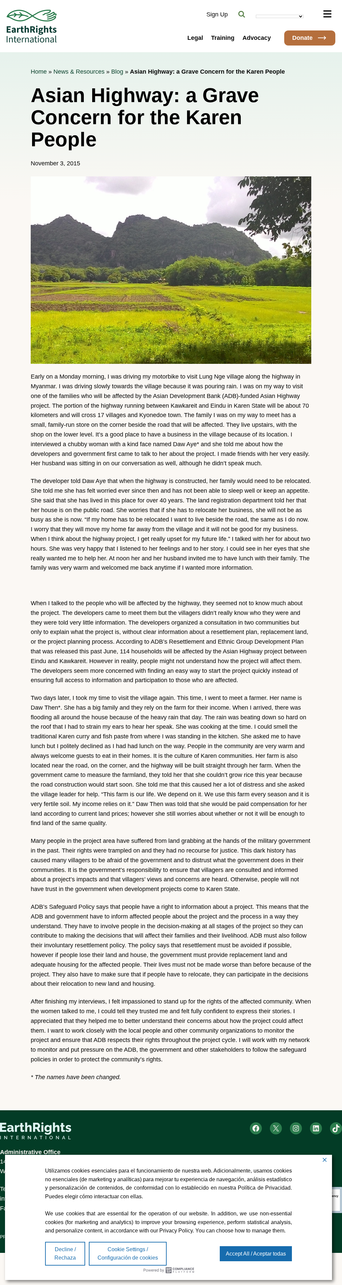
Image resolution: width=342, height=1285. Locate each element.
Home (39, 71)
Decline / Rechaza (65, 1254)
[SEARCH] (242, 14)
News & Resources (79, 71)
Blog (117, 71)
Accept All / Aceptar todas (256, 1254)
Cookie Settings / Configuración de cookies (128, 1254)
